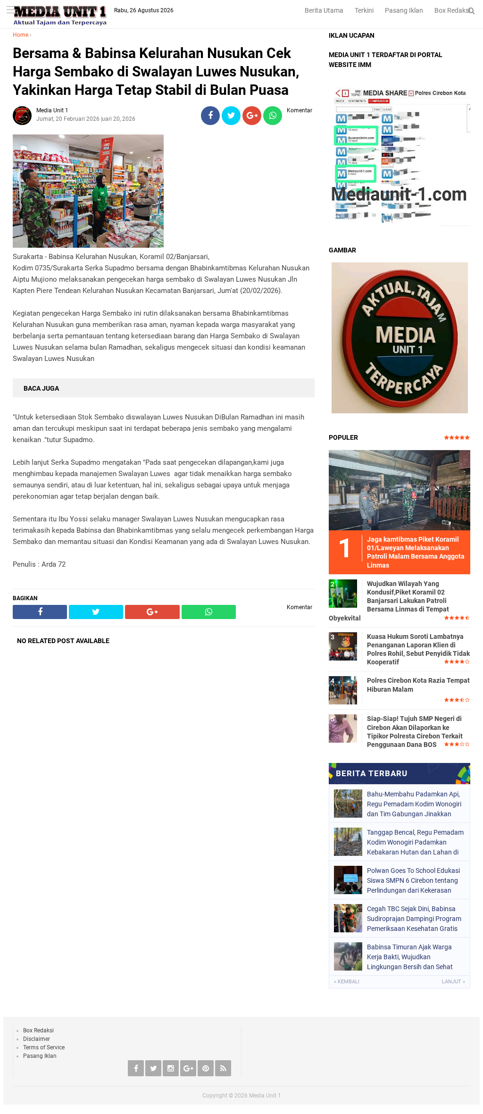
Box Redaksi (452, 10)
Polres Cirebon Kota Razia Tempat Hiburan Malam (418, 685)
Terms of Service (44, 1047)
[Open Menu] (12, 10)
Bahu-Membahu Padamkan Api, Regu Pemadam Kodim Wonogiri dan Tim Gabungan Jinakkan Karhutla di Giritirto (414, 804)
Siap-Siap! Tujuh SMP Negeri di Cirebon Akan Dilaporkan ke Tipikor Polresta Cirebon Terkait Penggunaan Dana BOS (415, 731)
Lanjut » (453, 982)
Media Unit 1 (265, 1095)
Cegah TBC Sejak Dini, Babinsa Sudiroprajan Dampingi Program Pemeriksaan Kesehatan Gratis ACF (414, 918)
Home (20, 35)
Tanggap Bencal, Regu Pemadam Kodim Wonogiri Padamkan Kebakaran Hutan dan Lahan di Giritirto (415, 842)
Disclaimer (36, 1039)
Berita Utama (324, 10)
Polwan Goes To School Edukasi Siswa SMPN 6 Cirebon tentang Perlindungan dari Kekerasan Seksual (413, 880)
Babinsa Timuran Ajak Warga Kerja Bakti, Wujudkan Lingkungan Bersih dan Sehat (410, 957)
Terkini (364, 10)
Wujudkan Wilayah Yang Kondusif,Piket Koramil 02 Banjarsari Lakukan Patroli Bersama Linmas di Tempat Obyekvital (389, 601)
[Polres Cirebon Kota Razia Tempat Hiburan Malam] (343, 690)
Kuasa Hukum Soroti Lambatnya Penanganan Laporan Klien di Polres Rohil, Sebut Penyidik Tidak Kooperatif (418, 649)
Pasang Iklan (404, 10)
